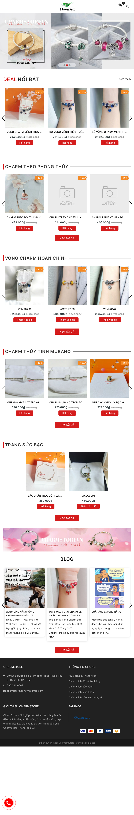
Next (130, 118)
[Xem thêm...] (27, 727)
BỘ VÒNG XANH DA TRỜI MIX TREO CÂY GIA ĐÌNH (37, 131)
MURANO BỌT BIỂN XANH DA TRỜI (70, 402)
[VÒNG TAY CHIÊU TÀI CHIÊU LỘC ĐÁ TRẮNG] (109, 285)
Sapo (92, 742)
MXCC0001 (88, 495)
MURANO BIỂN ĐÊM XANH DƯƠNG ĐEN (72, 217)
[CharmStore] (68, 6)
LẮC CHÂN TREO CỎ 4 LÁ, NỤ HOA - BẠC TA (54, 495)
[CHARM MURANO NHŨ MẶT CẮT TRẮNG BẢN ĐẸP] (109, 378)
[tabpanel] (67, 41)
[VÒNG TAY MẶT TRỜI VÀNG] (24, 285)
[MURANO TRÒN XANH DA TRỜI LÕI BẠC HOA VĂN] (24, 378)
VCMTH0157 (67, 309)
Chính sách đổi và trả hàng (84, 681)
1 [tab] (64, 65)
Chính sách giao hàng (81, 692)
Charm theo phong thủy (36, 166)
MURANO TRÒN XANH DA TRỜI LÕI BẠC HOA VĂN (36, 402)
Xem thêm (125, 78)
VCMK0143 (109, 309)
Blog (67, 559)
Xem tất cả (67, 238)
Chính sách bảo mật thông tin (86, 697)
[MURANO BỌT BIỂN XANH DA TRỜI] (67, 378)
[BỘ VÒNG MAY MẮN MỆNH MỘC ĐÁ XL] (109, 108)
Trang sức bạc (24, 444)
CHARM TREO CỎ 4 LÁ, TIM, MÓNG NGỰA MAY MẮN (38, 217)
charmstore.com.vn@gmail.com (25, 690)
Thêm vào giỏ (24, 319)
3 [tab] (69, 65)
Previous (3, 118)
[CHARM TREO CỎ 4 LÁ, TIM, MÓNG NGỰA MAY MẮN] (24, 193)
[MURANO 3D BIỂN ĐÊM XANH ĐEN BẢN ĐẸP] (109, 193)
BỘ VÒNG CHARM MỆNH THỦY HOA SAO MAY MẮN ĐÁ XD (84, 131)
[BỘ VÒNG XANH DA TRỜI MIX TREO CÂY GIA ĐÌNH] (24, 108)
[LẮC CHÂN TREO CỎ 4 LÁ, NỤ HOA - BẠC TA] (45, 471)
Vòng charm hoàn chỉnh (36, 258)
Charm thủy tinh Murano (38, 351)
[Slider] (67, 41)
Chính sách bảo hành (81, 686)
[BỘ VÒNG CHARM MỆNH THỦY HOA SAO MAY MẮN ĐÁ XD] (67, 108)
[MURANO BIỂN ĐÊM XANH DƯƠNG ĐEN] (67, 193)
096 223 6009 (15, 685)
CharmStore (82, 717)
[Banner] (67, 539)
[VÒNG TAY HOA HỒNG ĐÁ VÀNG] (67, 285)
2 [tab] (67, 65)
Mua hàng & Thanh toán (83, 675)
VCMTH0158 (24, 309)
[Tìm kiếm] (128, 7)
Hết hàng (24, 142)
